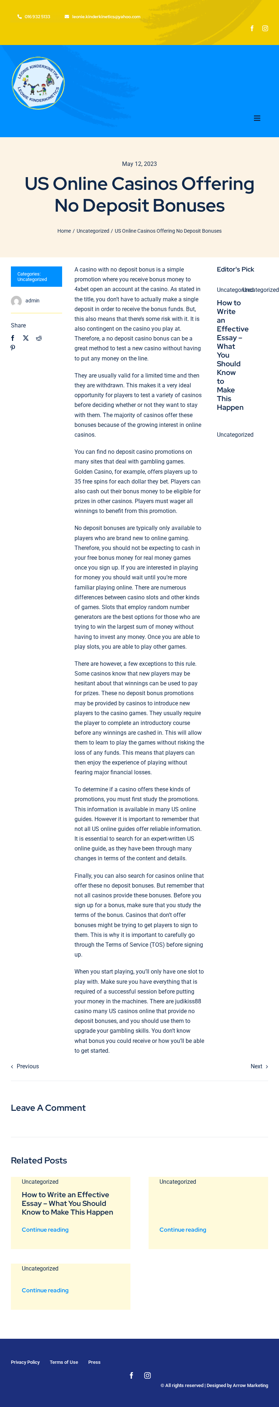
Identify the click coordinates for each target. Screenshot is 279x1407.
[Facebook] (12, 338)
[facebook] (252, 28)
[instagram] (265, 28)
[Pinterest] (12, 348)
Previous (28, 1066)
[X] (25, 338)
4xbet (81, 289)
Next (256, 1066)
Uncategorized (32, 279)
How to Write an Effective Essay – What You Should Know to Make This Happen (67, 1203)
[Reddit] (38, 338)
